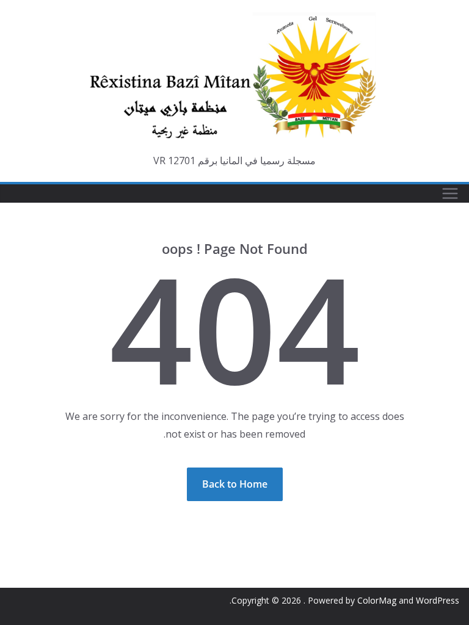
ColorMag (376, 600)
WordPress (437, 600)
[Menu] (450, 193)
